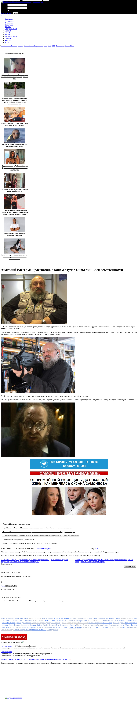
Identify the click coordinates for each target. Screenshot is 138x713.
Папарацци (9, 23)
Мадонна (72, 625)
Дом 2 (63, 623)
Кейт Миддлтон (119, 623)
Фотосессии (9, 21)
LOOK (7, 34)
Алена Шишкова (35, 618)
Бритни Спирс (50, 620)
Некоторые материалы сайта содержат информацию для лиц (47, 659)
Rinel (97, 549)
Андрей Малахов (127, 618)
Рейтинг (8, 40)
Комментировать (130, 566)
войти (16, 13)
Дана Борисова (131, 620)
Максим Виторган (83, 625)
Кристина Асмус (7, 625)
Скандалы (9, 25)
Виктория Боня (81, 620)
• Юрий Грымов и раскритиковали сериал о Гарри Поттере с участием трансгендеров (37, 528)
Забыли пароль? (7, 13)
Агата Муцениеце (7, 618)
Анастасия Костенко (80, 618)
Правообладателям (15, 659)
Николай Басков (43, 627)
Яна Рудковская (52, 630)
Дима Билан (26, 623)
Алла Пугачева (47, 618)
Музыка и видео (11, 36)
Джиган (18, 623)
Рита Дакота (132, 627)
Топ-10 (7, 33)
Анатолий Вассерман (43, 549)
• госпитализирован (16, 524)
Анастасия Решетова (97, 618)
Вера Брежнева (69, 620)
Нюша (51, 627)
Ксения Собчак (36, 625)
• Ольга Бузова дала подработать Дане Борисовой (18, 539)
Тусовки (8, 31)
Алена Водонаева (21, 618)
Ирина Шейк (107, 623)
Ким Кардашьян (131, 623)
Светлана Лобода (7, 630)
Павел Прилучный (88, 627)
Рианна (125, 627)
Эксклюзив (9, 19)
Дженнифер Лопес (8, 623)
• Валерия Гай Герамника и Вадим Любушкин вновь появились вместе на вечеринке (29, 543)
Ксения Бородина (21, 625)
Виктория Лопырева (110, 620)
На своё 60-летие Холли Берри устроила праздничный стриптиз (15, 190)
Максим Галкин (97, 625)
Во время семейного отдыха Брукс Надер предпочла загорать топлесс (14, 124)
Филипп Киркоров (39, 630)
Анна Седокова (12, 620)
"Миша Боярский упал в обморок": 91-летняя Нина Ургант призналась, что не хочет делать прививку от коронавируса (104, 561)
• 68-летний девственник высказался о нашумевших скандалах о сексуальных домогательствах (40, 536)
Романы (8, 27)
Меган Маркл (125, 625)
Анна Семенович (25, 620)
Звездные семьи (11, 29)
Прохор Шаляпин (115, 627)
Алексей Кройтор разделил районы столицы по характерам (14, 234)
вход (2, 3)
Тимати (29, 630)
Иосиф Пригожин (95, 623)
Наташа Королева (29, 627)
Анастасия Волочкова (63, 618)
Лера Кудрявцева (62, 625)
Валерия (60, 620)
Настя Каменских (16, 627)
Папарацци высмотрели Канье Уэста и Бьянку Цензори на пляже (14, 145)
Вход (7, 42)
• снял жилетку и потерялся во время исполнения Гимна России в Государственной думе (38, 532)
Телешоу (8, 38)
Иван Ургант (83, 623)
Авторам (4, 659)
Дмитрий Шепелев (53, 623)
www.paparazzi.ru (7, 646)
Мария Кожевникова (111, 625)
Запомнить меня (16, 11)
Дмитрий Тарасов (38, 623)
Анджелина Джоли (113, 618)
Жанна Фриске (72, 623)
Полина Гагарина (102, 627)
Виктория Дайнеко (95, 620)
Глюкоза (122, 620)
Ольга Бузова (75, 627)
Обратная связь (6, 652)
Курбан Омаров (49, 625)
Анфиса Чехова (38, 620)
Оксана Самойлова (61, 627)
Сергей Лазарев (20, 630)
